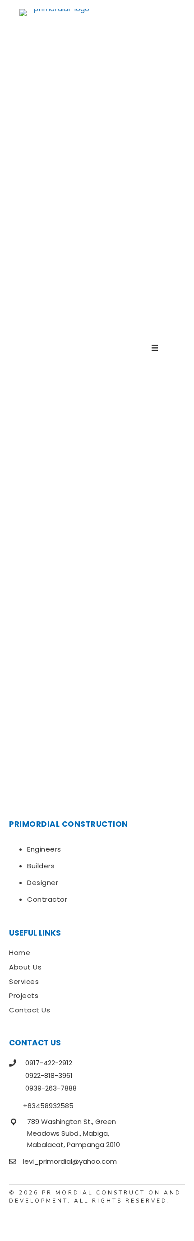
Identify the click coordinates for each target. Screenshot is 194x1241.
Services (24, 981)
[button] (16, 1220)
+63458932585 (48, 1105)
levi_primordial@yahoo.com (70, 1161)
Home (19, 952)
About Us (25, 967)
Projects (23, 995)
